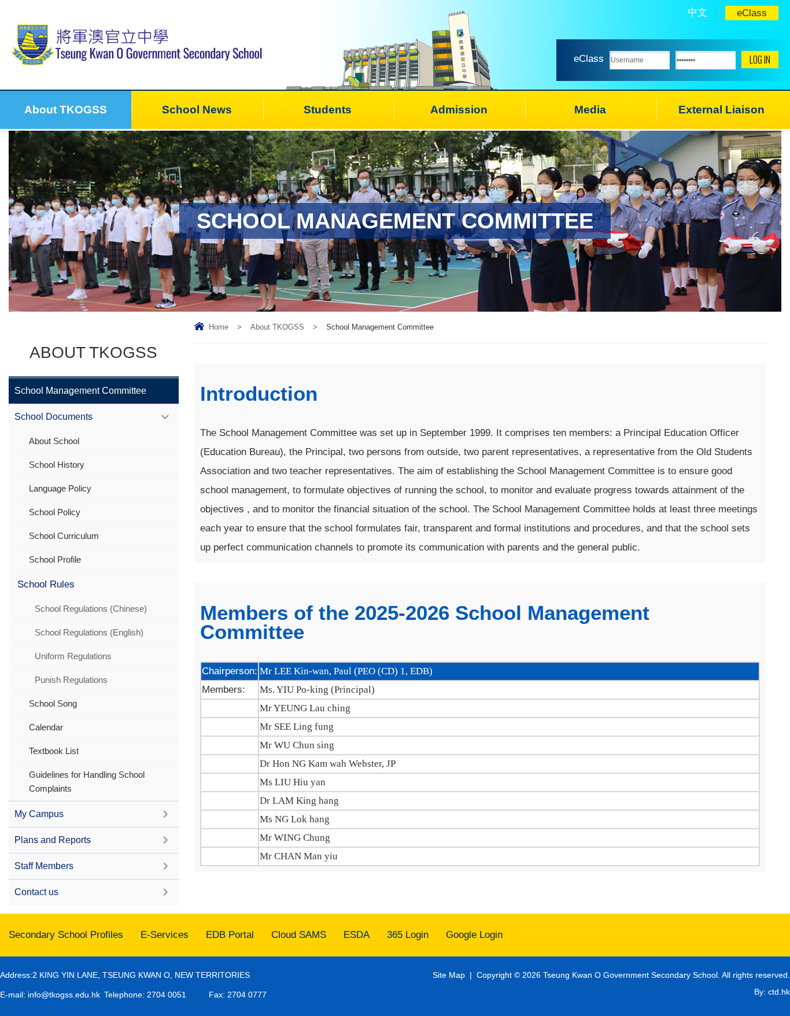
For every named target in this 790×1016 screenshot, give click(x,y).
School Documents (53, 417)
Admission (459, 110)
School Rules (46, 584)
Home (218, 327)
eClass (752, 13)
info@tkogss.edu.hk (64, 994)
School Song (53, 703)
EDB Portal (230, 934)
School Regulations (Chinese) (91, 609)
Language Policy (60, 488)
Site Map (449, 975)
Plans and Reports (52, 840)
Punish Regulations (71, 680)
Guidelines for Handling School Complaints (87, 781)
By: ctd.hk (772, 991)
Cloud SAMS (298, 934)
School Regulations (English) (89, 632)
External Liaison (721, 110)
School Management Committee (80, 391)
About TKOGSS (65, 110)
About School (54, 441)
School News (197, 110)
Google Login (474, 934)
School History (56, 465)
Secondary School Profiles (66, 934)
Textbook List (54, 751)
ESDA (357, 934)
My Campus (39, 814)
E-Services (165, 934)
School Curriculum (64, 536)
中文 (697, 12)
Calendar (46, 727)
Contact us (36, 892)
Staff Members (43, 866)
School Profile (55, 559)
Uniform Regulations (73, 656)
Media (590, 110)
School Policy (54, 512)
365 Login (408, 934)
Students (328, 110)
